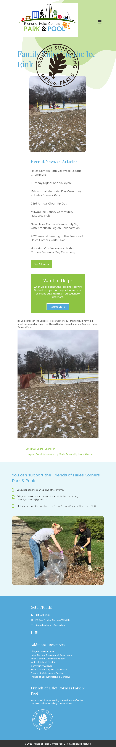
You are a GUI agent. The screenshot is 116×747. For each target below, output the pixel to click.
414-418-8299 (42, 615)
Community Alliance (41, 665)
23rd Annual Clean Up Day (49, 203)
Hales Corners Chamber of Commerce (51, 655)
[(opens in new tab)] (58, 65)
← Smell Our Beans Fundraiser (39, 448)
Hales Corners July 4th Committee (49, 669)
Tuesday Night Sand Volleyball (51, 183)
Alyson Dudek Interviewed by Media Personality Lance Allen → (60, 454)
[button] (58, 306)
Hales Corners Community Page (48, 658)
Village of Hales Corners (43, 651)
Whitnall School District (43, 662)
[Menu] (99, 21)
